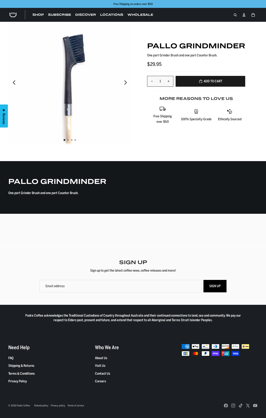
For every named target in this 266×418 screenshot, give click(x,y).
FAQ (11, 358)
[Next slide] (126, 83)
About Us (101, 358)
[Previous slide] (13, 83)
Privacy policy (58, 405)
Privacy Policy (17, 381)
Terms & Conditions (21, 373)
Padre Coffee (23, 405)
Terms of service (76, 405)
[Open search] (235, 14)
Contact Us (102, 373)
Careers (100, 381)
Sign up (215, 286)
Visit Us (100, 365)
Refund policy (41, 405)
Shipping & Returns (21, 365)
